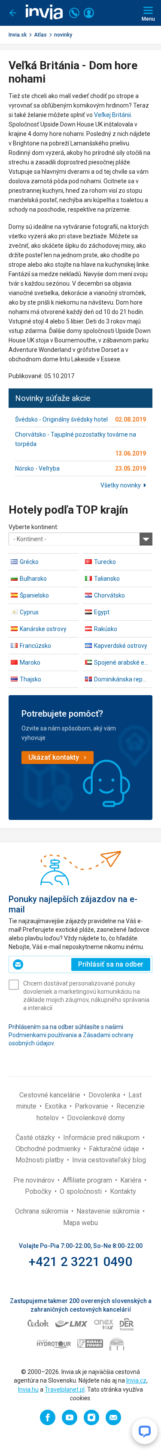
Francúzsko (35, 645)
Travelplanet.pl (65, 1389)
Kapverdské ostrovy (120, 645)
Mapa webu (80, 1223)
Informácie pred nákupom (102, 1138)
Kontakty (123, 1191)
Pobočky (39, 1191)
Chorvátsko (109, 595)
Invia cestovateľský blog (109, 1160)
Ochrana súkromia (42, 1211)
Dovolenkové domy (96, 1118)
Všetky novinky (120, 485)
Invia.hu (28, 1389)
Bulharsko (33, 578)
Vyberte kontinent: (33, 527)
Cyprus (29, 612)
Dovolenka (105, 1095)
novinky (63, 35)
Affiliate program (88, 1180)
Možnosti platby (40, 1160)
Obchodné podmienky (48, 1149)
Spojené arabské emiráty (123, 662)
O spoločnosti (81, 1191)
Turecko (105, 561)
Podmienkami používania (43, 1035)
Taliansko (107, 578)
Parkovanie (92, 1106)
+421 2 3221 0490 (80, 1261)
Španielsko (34, 595)
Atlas (40, 35)
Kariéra (131, 1180)
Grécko (29, 561)
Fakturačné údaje (115, 1149)
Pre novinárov (34, 1180)
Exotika (56, 1106)
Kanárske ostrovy (43, 628)
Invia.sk (18, 35)
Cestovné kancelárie (50, 1095)
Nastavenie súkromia (108, 1211)
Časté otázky (36, 1138)
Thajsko (30, 679)
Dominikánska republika (123, 679)
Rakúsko (105, 628)
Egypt (101, 612)
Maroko (30, 662)
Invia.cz (136, 1380)
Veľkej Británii (112, 114)
